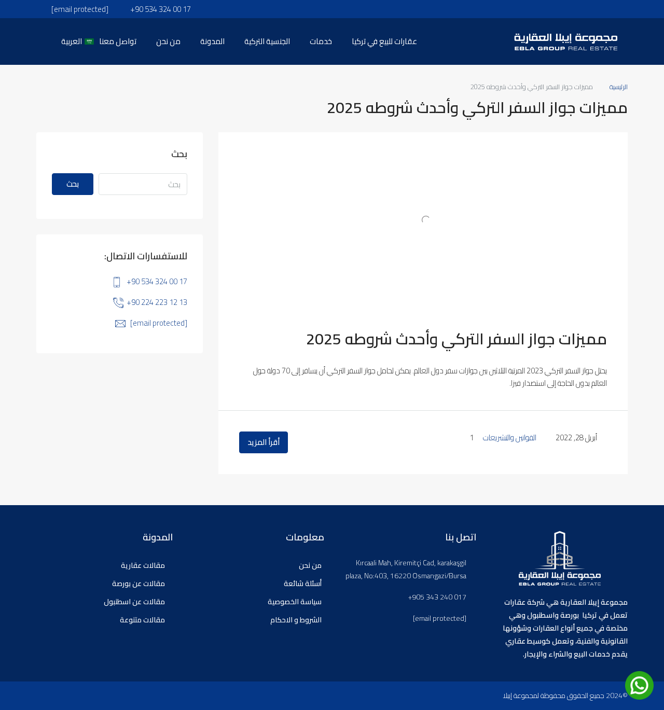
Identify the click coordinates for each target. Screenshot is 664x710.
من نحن (168, 41)
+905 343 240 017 (437, 597)
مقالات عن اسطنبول (134, 601)
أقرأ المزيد (263, 442)
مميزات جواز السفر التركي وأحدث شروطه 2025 (456, 338)
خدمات (321, 41)
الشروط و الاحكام (296, 620)
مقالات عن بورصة (138, 583)
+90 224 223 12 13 (157, 302)
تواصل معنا (117, 41)
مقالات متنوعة (142, 620)
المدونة (212, 41)
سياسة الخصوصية (295, 601)
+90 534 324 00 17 (157, 281)
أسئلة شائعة (303, 583)
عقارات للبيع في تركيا (384, 41)
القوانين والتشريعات (509, 437)
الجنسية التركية (267, 41)
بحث (72, 183)
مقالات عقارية (143, 565)
